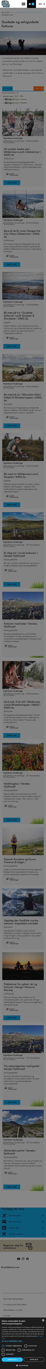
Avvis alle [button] (34, 1359)
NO (40, 4)
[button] (23, 1341)
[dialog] (23, 1343)
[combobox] (43, 1320)
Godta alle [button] (12, 1359)
